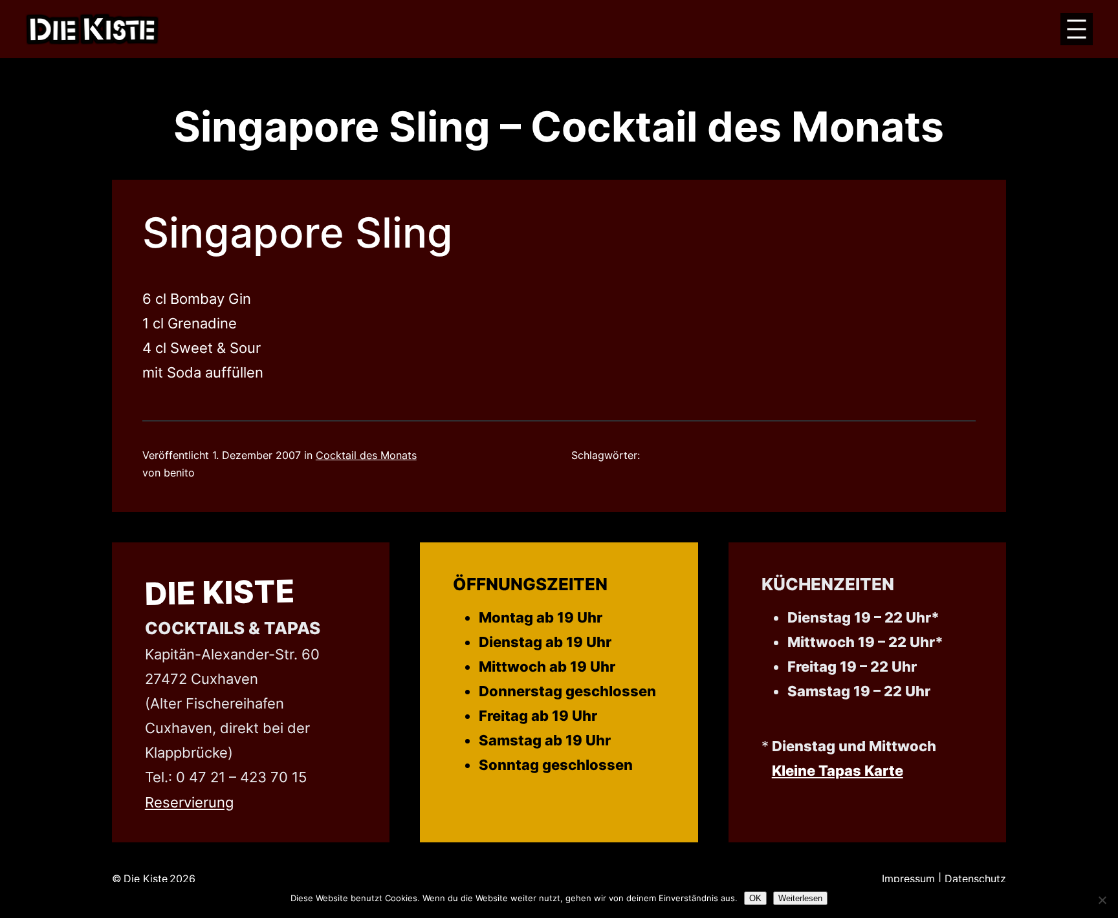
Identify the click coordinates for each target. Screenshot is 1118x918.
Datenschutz (975, 878)
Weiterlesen (800, 898)
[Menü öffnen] (1076, 29)
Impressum (908, 878)
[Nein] (1101, 899)
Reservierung (189, 802)
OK (755, 898)
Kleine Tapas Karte (837, 770)
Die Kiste (219, 592)
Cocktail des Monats (366, 455)
